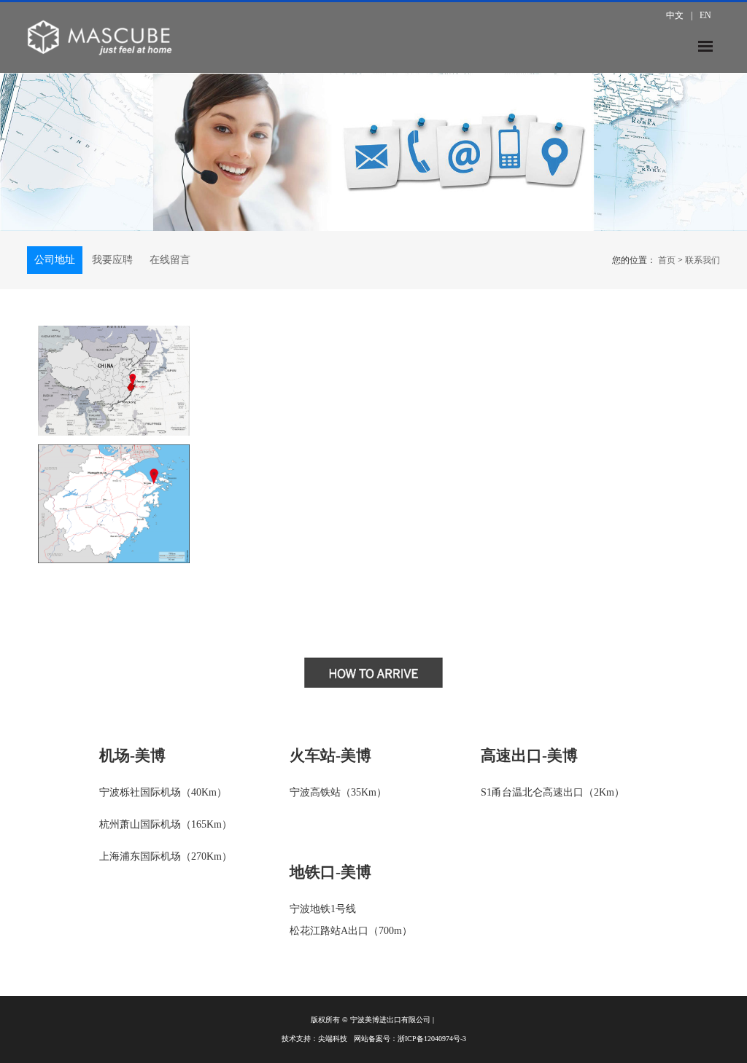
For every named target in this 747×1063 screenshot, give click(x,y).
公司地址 (54, 259)
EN (705, 15)
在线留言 (170, 259)
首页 (667, 260)
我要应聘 (112, 259)
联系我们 (702, 260)
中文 (675, 15)
